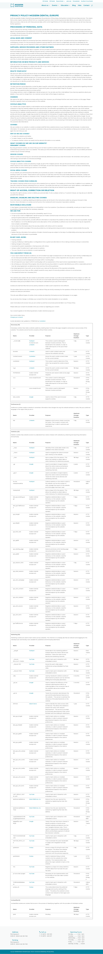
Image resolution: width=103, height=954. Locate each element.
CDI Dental (45, 1)
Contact (86, 5)
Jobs (79, 5)
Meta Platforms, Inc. (35, 799)
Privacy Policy (50, 951)
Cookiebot (42, 321)
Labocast (68, 1)
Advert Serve (33, 703)
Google (31, 397)
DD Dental (52, 1)
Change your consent (16, 317)
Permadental (76, 1)
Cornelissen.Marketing (40, 951)
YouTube (31, 659)
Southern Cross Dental (87, 1)
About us (45, 5)
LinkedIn (31, 344)
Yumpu (31, 847)
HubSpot (31, 341)
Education (64, 5)
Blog (74, 5)
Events (54, 5)
